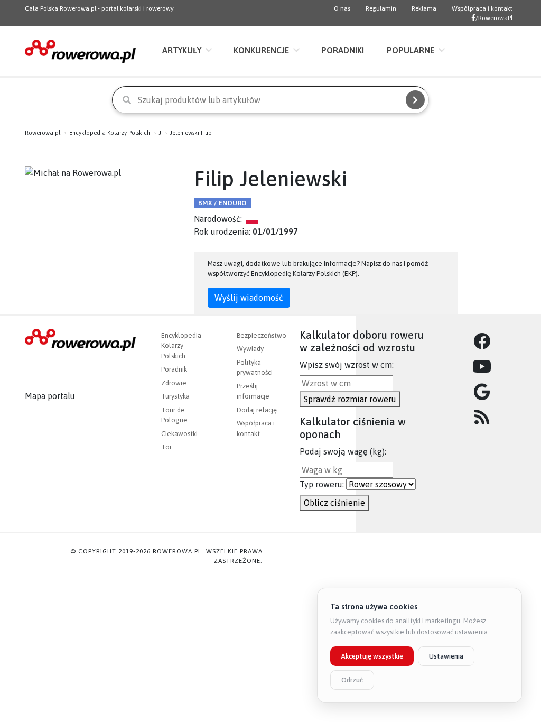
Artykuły (181, 50)
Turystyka (175, 396)
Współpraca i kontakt (482, 8)
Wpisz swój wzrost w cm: (347, 364)
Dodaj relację (257, 410)
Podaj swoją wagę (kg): (343, 451)
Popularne (410, 50)
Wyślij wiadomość (248, 297)
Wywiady (250, 349)
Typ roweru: (322, 484)
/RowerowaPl (493, 18)
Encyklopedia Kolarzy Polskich (109, 132)
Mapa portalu (50, 396)
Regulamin (381, 8)
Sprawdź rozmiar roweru (350, 399)
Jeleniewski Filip (191, 132)
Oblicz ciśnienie (334, 502)
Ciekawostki (179, 434)
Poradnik (174, 369)
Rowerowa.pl (42, 132)
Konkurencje (261, 50)
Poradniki (342, 50)
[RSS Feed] (481, 417)
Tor (166, 447)
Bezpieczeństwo (261, 335)
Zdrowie (173, 383)
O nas (342, 8)
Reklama (424, 8)
